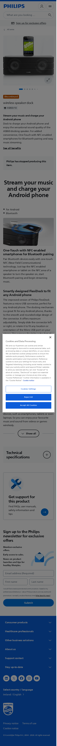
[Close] (48, 337)
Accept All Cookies (27, 405)
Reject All (27, 397)
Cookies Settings (27, 388)
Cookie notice (37, 380)
